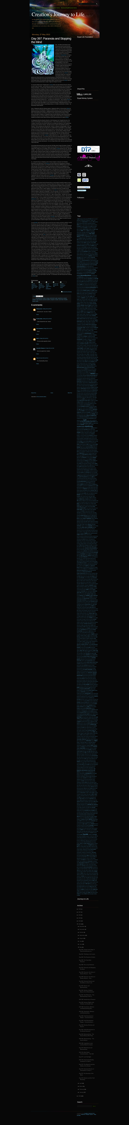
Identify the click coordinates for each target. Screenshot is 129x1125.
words (37, 301)
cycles (89, 357)
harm (86, 490)
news (96, 636)
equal (80, 421)
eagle (96, 397)
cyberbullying (79, 357)
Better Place (79, 278)
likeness (78, 567)
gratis (82, 482)
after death (87, 233)
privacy (82, 703)
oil (81, 645)
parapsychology (86, 656)
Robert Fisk (90, 752)
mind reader (94, 610)
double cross (83, 393)
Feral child (90, 447)
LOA (86, 573)
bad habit (90, 260)
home (89, 502)
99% (94, 221)
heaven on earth (83, 494)
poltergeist (81, 687)
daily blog (92, 357)
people (91, 663)
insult (96, 531)
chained (84, 302)
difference (92, 381)
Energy (65, 80)
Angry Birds (88, 242)
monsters (85, 620)
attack (85, 254)
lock (83, 574)
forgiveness (81, 453)
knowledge (82, 553)
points (82, 684)
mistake (79, 616)
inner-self (92, 530)
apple (92, 247)
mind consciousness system (84, 607)
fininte (93, 448)
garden (86, 466)
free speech (82, 456)
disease (92, 387)
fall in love (94, 441)
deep (85, 364)
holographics (94, 500)
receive (87, 734)
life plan (86, 564)
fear (97, 444)
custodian (82, 355)
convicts (78, 342)
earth (83, 399)
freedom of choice (85, 459)
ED (93, 406)
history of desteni (85, 499)
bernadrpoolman (85, 273)
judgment (88, 549)
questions (78, 727)
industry (86, 525)
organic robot (82, 650)
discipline (91, 385)
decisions (84, 363)
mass (82, 589)
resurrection (87, 748)
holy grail (82, 502)
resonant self (87, 746)
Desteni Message (83, 375)
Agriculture (92, 236)
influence (86, 527)
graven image (88, 482)
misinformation (92, 614)
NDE (85, 632)
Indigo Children (82, 524)
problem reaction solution (81, 705)
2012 (90, 218)
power (89, 693)
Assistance (90, 251)
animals (87, 244)
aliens (78, 239)
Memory (47, 163)
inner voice (82, 530)
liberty (88, 561)
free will (84, 457)
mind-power (84, 611)
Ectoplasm (91, 406)
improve (96, 521)
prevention (79, 699)
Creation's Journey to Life (58, 14)
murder (92, 625)
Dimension (87, 382)
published (81, 718)
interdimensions (91, 537)
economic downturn (80, 403)
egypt (82, 409)
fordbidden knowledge (85, 451)
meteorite (83, 604)
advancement (79, 232)
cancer (81, 296)
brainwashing (93, 287)
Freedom (57, 267)
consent (93, 333)
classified (91, 318)
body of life (90, 284)
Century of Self (87, 300)
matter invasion (84, 592)
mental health (79, 599)
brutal (91, 290)
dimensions (91, 382)
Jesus (80, 545)
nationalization (83, 629)
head (97, 491)
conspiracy (95, 334)
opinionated (93, 647)
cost (95, 345)
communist (91, 327)
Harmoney (89, 490)
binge (78, 281)
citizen (97, 317)
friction (92, 460)
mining (96, 613)
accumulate (80, 227)
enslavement (81, 416)
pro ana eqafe (91, 703)
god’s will (87, 478)
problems (87, 705)
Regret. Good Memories (92, 737)
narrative (95, 628)
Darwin (83, 360)
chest (78, 311)
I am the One (90, 512)
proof (81, 711)
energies (90, 413)
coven (92, 346)
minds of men (86, 613)
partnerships (79, 660)
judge (86, 549)
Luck (91, 579)
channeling (94, 303)
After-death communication (92, 235)
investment (84, 542)
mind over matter (95, 608)
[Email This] (36, 296)
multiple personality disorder (85, 625)
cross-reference (92, 351)
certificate (81, 302)
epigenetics (79, 420)
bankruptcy (79, 263)
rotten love (78, 755)
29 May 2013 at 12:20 (47, 328)
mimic (90, 605)
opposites (93, 648)
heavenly (88, 494)
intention (84, 534)
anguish (91, 242)
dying (78, 397)
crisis (94, 349)
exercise (89, 433)
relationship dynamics (89, 739)
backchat (84, 260)
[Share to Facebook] (41, 296)
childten (84, 314)
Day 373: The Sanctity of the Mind (55, 285)
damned (92, 358)
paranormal (95, 654)
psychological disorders (87, 715)
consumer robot (89, 337)
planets (78, 681)
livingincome (89, 571)
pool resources (86, 687)
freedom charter (79, 459)
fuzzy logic (83, 463)
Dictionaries (83, 381)
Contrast (82, 340)
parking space (82, 659)
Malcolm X (90, 582)
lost (83, 576)
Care (92, 297)
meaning (93, 592)
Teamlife (65, 299)
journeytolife (93, 548)
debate (83, 361)
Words (67, 117)
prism (84, 702)
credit (78, 349)
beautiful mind (90, 269)
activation (80, 229)
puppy (93, 718)
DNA (79, 391)
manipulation (91, 585)
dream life (78, 394)
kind (85, 552)
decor (87, 363)
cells (79, 300)
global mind (81, 476)
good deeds (81, 479)
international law (79, 539)
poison (85, 684)
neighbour (89, 635)
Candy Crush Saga (86, 296)
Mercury (81, 601)
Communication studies (81, 327)
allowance (91, 239)
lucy (93, 579)
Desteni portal (88, 375)
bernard (90, 273)
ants (79, 247)
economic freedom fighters (88, 403)
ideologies (78, 515)
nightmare (88, 638)
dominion (89, 391)
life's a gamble (79, 565)
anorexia (82, 245)
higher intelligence (89, 497)
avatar (82, 257)
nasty (80, 629)
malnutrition (79, 583)
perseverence (90, 666)
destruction (88, 378)
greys (90, 484)
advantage (83, 232)
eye (92, 438)
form (85, 453)
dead (95, 360)
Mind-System (89, 611)
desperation (88, 373)
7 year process (85, 221)
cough (97, 345)
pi (85, 678)
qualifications (92, 721)
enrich (78, 416)
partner (94, 659)
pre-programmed (82, 696)
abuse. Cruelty (82, 224)
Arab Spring (79, 248)
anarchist (85, 241)
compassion (96, 327)
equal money (92, 421)
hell (90, 494)
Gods (90, 478)
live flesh (78, 568)
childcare (81, 312)
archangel (83, 248)
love (93, 576)
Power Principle (84, 694)
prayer (97, 694)
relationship (84, 739)
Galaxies (93, 463)
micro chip (95, 604)
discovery (84, 387)
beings (93, 270)
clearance (81, 320)
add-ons (84, 230)
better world (83, 278)
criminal (91, 349)
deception (92, 361)
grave (84, 482)
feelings (78, 447)
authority (90, 255)
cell (77, 300)
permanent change (91, 665)
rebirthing (84, 734)
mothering (96, 622)
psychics (81, 715)
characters (79, 306)
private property (86, 703)
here (94, 494)
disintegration (88, 388)
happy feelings (82, 490)
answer (86, 245)
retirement (91, 748)
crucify (91, 352)
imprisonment (93, 521)
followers (95, 450)
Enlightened (88, 415)
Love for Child (86, 577)
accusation (89, 227)
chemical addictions (83, 309)
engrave (84, 415)
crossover (78, 352)
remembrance (82, 743)
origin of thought (79, 651)
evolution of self (83, 432)
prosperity (82, 712)
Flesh (55, 190)
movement (90, 623)
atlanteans (81, 254)
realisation (88, 731)
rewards (81, 751)
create (96, 346)
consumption (84, 339)
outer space (81, 653)
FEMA (81, 447)
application (95, 247)
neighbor (85, 635)
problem (95, 703)
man (82, 583)
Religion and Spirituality (88, 742)
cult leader (85, 354)
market (95, 586)
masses (84, 589)
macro (90, 580)
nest (91, 635)
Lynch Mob (80, 580)
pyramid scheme (84, 721)
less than (80, 561)
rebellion (78, 734)
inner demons (87, 528)
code (91, 320)
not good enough (88, 641)
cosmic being (89, 345)
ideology (82, 515)
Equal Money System (87, 423)
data (85, 360)
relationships (88, 740)
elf (92, 409)
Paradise (84, 654)
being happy (86, 270)
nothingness (94, 641)
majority (81, 582)
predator (92, 696)
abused (86, 224)
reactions (83, 730)
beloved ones (81, 272)
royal (81, 755)
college (87, 321)
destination (88, 376)
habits (92, 487)
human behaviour (89, 505)
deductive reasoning (80, 364)
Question (95, 725)
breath (84, 290)
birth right (85, 281)
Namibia (88, 628)
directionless (92, 384)
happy (94, 488)
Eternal (78, 429)
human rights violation (86, 509)
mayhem (90, 592)
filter (86, 448)
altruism (78, 241)
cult (82, 354)
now (96, 641)
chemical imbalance (90, 309)
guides (78, 487)
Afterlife (78, 236)
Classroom (94, 318)
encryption (88, 412)
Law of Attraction (84, 556)
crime (82, 349)
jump (96, 549)
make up (84, 582)
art (92, 248)
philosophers (90, 672)
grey (88, 484)
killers (83, 552)
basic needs (87, 266)
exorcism (84, 435)
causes (89, 299)
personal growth (79, 668)
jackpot (90, 543)
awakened (89, 257)
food (77, 451)
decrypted (90, 363)
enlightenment (93, 415)
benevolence (89, 272)
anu (83, 247)
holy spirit (85, 502)
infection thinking (95, 525)
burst (88, 293)
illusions (89, 516)
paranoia (40, 299)
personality (90, 669)
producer (94, 705)
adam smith (79, 230)
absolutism (89, 223)
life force (96, 562)
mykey (78, 628)
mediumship (95, 595)
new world (87, 636)
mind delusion (82, 608)
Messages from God (80, 602)
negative (93, 634)
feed (86, 445)
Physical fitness (85, 675)
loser (79, 576)
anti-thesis (89, 245)
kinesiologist (92, 552)
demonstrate (79, 370)
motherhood (92, 622)
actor (92, 229)
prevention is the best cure (93, 699)
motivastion (82, 623)
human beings (94, 505)
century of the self (94, 300)
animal (94, 242)
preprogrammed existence (84, 697)
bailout (95, 260)
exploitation (79, 436)
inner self (91, 528)
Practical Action (91, 694)
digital (78, 382)
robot (78, 754)
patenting (78, 662)
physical (94, 674)
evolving (90, 432)
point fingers (79, 684)
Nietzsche (84, 638)
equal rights (94, 423)
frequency (86, 460)
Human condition (84, 506)
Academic (95, 224)
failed (79, 441)
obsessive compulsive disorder (82, 644)
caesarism (88, 294)
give (89, 472)
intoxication (94, 540)
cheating (94, 308)
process (90, 705)
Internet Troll (88, 539)
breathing (88, 290)
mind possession (85, 610)
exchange (82, 433)
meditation (88, 595)
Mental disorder (86, 598)
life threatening (94, 564)
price (79, 700)
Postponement (79, 693)
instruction (89, 531)
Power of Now (93, 693)
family (82, 442)
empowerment (83, 412)
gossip (79, 481)
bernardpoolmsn (94, 275)
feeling (91, 445)
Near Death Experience (90, 632)
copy (87, 342)
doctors (81, 391)
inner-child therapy (87, 530)
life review (90, 564)
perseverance (85, 666)
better (96, 277)
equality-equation (87, 424)
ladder (86, 555)
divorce (96, 390)
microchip (78, 605)
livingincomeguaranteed (81, 573)
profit (88, 706)
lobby (96, 573)
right (87, 751)
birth (82, 281)
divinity (93, 390)
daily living (96, 357)
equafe (78, 421)
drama (89, 393)
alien (96, 238)
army (90, 248)
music (84, 626)
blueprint (78, 284)
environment (52, 298)
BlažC (37, 338)
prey (77, 700)
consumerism (79, 339)
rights (86, 752)
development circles (85, 379)
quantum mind (93, 724)
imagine (92, 518)
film (84, 448)
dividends (88, 390)
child (82, 311)
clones (89, 320)
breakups (81, 290)
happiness (85, 488)
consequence (79, 334)
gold (92, 478)
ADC (82, 230)
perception (95, 663)
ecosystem (87, 406)
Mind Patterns (79, 610)
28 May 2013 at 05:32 (47, 308)
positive (88, 688)
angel (94, 241)
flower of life (87, 450)
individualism (93, 524)
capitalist (86, 297)
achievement (94, 227)
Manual (78, 586)
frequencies (82, 460)
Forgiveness (33, 198)
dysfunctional (89, 397)
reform (78, 737)
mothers (78, 623)
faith (90, 441)
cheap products (90, 308)
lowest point (86, 579)
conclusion (85, 330)
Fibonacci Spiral (79, 448)
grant (94, 481)
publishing (85, 718)
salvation (88, 757)
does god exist (85, 391)
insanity (83, 531)
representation (79, 745)
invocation (78, 543)
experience (91, 435)
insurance (78, 533)
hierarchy (86, 496)
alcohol (89, 238)
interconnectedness (80, 536)
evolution (79, 432)
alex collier (93, 238)
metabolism (95, 602)
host (84, 503)
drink (90, 394)
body (81, 284)
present (90, 697)
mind (37, 299)
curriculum (78, 355)
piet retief (92, 678)
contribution (87, 340)
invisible (91, 542)
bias (89, 278)
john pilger (83, 546)
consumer (78, 337)
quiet (81, 727)
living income (95, 568)
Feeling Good (95, 445)
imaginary (84, 518)
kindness (87, 552)
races (86, 727)
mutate (87, 626)
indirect (86, 524)
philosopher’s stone (84, 672)
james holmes (94, 543)
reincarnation (79, 739)
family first (85, 442)
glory (89, 476)
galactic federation (88, 463)
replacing (93, 743)
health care (88, 493)
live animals (95, 567)
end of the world (93, 412)
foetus (91, 450)
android (91, 241)
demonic (93, 367)
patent (94, 660)
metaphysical (79, 604)
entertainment (86, 416)
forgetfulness (96, 451)
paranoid (45, 299)
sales (86, 757)
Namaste (83, 628)
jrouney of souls (79, 549)
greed (81, 484)
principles (78, 702)
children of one (93, 312)
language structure (94, 555)
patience (81, 662)
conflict (92, 330)
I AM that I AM (85, 512)
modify (87, 616)
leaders (91, 558)
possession (83, 691)
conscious (95, 331)
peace (94, 662)
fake (91, 441)
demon (83, 367)
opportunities (79, 648)
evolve (87, 432)
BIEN (95, 278)
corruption (84, 345)
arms (89, 248)
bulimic (81, 293)
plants (94, 681)
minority (83, 614)
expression (83, 436)
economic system (82, 404)
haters (81, 491)
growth (80, 485)
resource (91, 746)
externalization (92, 436)
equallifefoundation (81, 426)
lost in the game (87, 576)
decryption (93, 363)
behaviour (82, 270)
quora (83, 727)
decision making (79, 363)
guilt (80, 487)
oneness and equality (84, 647)
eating (78, 400)
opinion (89, 647)
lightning (89, 565)
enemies (81, 413)
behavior (78, 270)
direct (80, 384)
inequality (90, 525)
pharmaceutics (94, 671)
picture (87, 678)
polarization (91, 684)
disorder (92, 388)
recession (93, 734)
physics (83, 678)
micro (92, 604)
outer (78, 653)
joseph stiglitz (91, 546)
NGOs (81, 638)
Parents (66, 72)
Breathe (36, 222)
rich (83, 751)
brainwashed (87, 287)
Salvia (97, 757)
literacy (92, 567)
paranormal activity (80, 656)
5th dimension (83, 220)
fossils (90, 453)
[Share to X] (39, 296)
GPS (87, 481)
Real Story (84, 731)
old (82, 645)
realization (82, 733)
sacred (90, 755)
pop (91, 687)
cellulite (83, 300)
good (78, 479)
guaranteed (90, 485)
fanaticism (91, 442)
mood (88, 620)
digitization (81, 382)
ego (79, 409)
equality (82, 424)
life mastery (79, 564)
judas (83, 549)
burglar (85, 293)
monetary (81, 617)
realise (91, 731)
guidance (94, 485)
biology (80, 281)
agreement (83, 236)
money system (79, 619)
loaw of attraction (92, 573)
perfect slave (81, 665)
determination (93, 378)
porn (93, 687)
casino (78, 299)
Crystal (80, 354)
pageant (92, 653)
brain (80, 287)
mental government (93, 598)
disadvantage (87, 385)
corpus (95, 343)
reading (86, 730)
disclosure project (80, 387)
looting (90, 574)
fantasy (78, 444)
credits (80, 349)
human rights (79, 509)
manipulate (87, 585)
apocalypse (89, 247)
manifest (78, 585)
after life (86, 235)
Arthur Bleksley (95, 248)
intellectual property (94, 533)
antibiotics (93, 245)
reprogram (88, 745)
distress (82, 390)
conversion (94, 340)
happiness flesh (90, 488)
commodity (83, 324)
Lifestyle (83, 565)
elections (86, 409)
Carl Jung (95, 297)
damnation (89, 358)
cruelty (93, 352)
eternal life (85, 429)
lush (94, 579)
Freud (90, 460)
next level (78, 638)
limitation (81, 567)
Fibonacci (95, 447)
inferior (78, 527)
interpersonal (92, 539)
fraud (96, 453)
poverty (86, 693)
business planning (83, 294)
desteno (85, 376)
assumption (94, 251)
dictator (96, 379)
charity (89, 306)
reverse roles (85, 749)
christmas (78, 317)
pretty (93, 697)
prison (86, 702)
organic (78, 650)
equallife (92, 424)
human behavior (82, 505)
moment (90, 616)
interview (87, 540)
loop (88, 574)
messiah (85, 602)
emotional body (87, 410)
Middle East (87, 605)
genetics (87, 470)
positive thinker (85, 690)
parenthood (89, 657)
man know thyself (91, 583)
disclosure (95, 385)
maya (88, 592)
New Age (78, 636)
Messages (96, 601)
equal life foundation (86, 421)
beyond (87, 278)
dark (94, 358)
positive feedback (80, 690)
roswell (86, 754)
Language (89, 555)
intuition (78, 542)
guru (83, 487)
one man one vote (94, 645)
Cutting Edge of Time (93, 355)
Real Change (92, 730)
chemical (78, 309)
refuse (80, 737)
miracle (86, 614)
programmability (82, 708)
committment (79, 324)
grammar (91, 481)
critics (87, 351)
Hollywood (80, 500)
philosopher (79, 672)
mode (85, 616)
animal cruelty (79, 244)
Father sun (91, 444)
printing (81, 702)
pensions (88, 663)
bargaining (92, 263)
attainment (88, 254)
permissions (79, 666)
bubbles (96, 290)
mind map (90, 608)
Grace (89, 481)
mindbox (78, 613)
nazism (83, 632)
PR (87, 694)
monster (81, 620)
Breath (68, 108)
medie (84, 595)
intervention (84, 540)
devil (89, 379)
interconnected (89, 534)
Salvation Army (93, 757)
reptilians (92, 745)
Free (44, 234)
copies (85, 342)
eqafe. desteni (89, 420)
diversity (84, 390)
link (90, 567)
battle (96, 267)
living (84, 568)
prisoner (95, 702)
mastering (90, 589)
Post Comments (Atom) (41, 396)
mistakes (82, 616)
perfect (78, 665)
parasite (91, 656)
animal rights (84, 244)
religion (95, 740)
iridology (82, 543)
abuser (89, 224)
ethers (92, 429)
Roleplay (82, 754)
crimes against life (87, 349)
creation (81, 348)
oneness (78, 647)
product (78, 706)
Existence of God (80, 435)
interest (95, 537)
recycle (82, 736)
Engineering (81, 415)
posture (83, 693)
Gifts (87, 472)
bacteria (87, 260)
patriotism (85, 662)
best (77, 277)
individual (89, 524)
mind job (86, 608)
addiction (88, 230)
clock (86, 320)
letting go (84, 561)
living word (81, 571)
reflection (96, 736)
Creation (46, 135)
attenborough (92, 254)
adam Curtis (95, 229)
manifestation (82, 585)
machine (84, 580)
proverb (78, 714)
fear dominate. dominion (81, 445)
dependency (86, 370)
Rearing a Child (92, 733)
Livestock (81, 568)
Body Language (85, 284)
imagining (96, 518)
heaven (78, 494)
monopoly (94, 619)
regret (86, 737)
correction (81, 345)
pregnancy (96, 696)
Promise (96, 709)
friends (94, 460)
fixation (96, 448)
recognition (79, 736)
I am (81, 512)
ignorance (85, 515)
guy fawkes (88, 487)
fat (85, 444)
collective (83, 321)
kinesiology (96, 552)
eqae (82, 420)
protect (85, 712)
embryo (78, 410)
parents (78, 659)
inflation (83, 527)
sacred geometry (95, 755)
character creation (94, 305)
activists (90, 229)
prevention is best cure (85, 699)
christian (90, 315)
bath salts (87, 267)
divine (91, 390)
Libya (90, 561)
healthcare (92, 493)
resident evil (79, 746)
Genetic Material (84, 469)
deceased (88, 361)
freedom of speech (92, 459)
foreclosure (91, 451)
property (92, 711)
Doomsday (78, 393)
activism (84, 229)
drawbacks (92, 393)
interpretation (79, 540)
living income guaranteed (81, 570)
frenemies (78, 460)
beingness (90, 270)
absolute (85, 223)
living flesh (91, 568)
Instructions (93, 531)
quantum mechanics (86, 724)
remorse (86, 743)
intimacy (90, 540)
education (91, 407)
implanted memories (80, 521)
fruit (96, 460)
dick (94, 379)
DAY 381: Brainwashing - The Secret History (63, 285)
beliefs (78, 272)
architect (86, 248)
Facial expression (86, 439)
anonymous (79, 245)
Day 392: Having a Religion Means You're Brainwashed (48, 286)
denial (82, 370)
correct (78, 345)
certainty (78, 302)
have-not (88, 491)
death (97, 360)
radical (88, 727)
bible (91, 278)
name (86, 628)
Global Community (86, 475)
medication (81, 595)
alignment (80, 239)
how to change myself (92, 503)
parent (94, 656)
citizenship (87, 318)
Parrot (86, 659)
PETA (82, 671)
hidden (81, 496)
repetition (90, 743)
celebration (96, 299)
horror (80, 503)
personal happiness (86, 668)
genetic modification (90, 469)
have (83, 491)
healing (82, 493)
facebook (81, 439)
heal (77, 493)
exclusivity (86, 433)
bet (94, 277)
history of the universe (92, 499)
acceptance (79, 226)
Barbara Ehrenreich (86, 263)
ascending (81, 251)
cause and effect (85, 299)
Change (58, 148)
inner (84, 528)
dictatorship (79, 381)
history (80, 499)
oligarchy (85, 645)
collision (89, 321)
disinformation (83, 388)
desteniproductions (80, 376)
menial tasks (79, 598)
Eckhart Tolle (87, 400)
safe (77, 757)
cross (89, 351)
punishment (89, 718)
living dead (87, 568)
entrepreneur (79, 418)
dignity (84, 382)
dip (94, 382)
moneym (87, 619)
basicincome (91, 266)
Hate (95, 490)
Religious (94, 742)
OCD (78, 645)
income (78, 524)
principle (90, 700)
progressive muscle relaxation (86, 709)
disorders (95, 388)
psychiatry (84, 714)
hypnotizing (79, 512)
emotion (83, 410)
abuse (78, 224)
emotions (92, 410)
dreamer (81, 394)
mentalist (78, 601)
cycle (87, 357)
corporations (86, 343)
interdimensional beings (88, 536)
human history (90, 506)
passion (83, 660)
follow (93, 450)
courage (82, 346)
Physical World (79, 678)
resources (95, 746)
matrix (78, 592)
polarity (87, 684)
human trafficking (93, 509)
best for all (81, 277)
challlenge (94, 302)
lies (78, 562)
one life (89, 645)
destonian (80, 378)
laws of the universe (82, 558)
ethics (94, 429)
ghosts (80, 472)
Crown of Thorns (83, 352)
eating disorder (82, 400)
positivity (95, 690)
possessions (88, 691)
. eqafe (78, 218)
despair (81, 373)
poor (90, 687)
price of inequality (83, 700)
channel (91, 303)
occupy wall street (94, 644)
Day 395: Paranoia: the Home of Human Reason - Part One (34, 286)
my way (96, 626)
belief (96, 270)
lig (85, 565)
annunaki (96, 244)
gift (81, 472)
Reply (37, 314)
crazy (94, 346)
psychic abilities (92, 714)
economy (83, 406)
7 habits (91, 220)
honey (94, 502)
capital (91, 296)
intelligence (79, 534)
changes (87, 303)
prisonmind (79, 703)
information (90, 527)
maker (87, 582)
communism (87, 327)
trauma (33, 301)
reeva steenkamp (91, 736)
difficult (95, 381)
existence (93, 433)
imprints (89, 521)
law (80, 556)
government (83, 481)
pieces (89, 678)
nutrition (85, 642)
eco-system (96, 400)
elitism (96, 409)
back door (80, 260)
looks (85, 574)
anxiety (85, 247)
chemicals (95, 309)
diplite (78, 384)
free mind (93, 454)
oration (96, 648)
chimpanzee (88, 314)
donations (93, 391)
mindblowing (93, 611)
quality (96, 721)
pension (85, 663)
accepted (83, 226)
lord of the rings (94, 574)
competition (79, 329)
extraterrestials (86, 438)
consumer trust (94, 337)
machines (87, 580)
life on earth (83, 564)
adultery (93, 230)
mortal (81, 622)
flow (82, 450)
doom (96, 391)
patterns (48, 299)
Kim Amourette (39, 328)
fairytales (87, 441)
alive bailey (85, 239)
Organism (86, 650)
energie (87, 413)
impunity (85, 522)
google (93, 479)
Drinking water (94, 394)
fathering (94, 444)
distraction (78, 390)
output (84, 653)
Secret (34, 275)
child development (90, 311)
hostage (86, 503)
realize (85, 733)
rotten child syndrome (93, 754)
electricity (90, 409)
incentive (96, 522)
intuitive (81, 542)
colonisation (93, 321)
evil (97, 430)
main (79, 582)
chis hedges (92, 314)
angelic (82, 242)
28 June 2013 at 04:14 (43, 358)
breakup (78, 290)
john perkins (79, 546)
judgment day (92, 549)
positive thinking (91, 690)
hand (82, 488)
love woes (91, 577)
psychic (88, 714)
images (81, 518)
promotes (78, 711)
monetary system (86, 617)
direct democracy (84, 384)
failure (81, 441)
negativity (82, 635)
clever (85, 320)
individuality (79, 525)
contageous (89, 339)
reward (78, 751)
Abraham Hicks (81, 223)
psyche (81, 714)
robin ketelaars (95, 752)
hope (78, 503)
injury (82, 528)
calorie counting (92, 294)
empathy (95, 410)
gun (81, 487)
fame (80, 442)
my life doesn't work (91, 626)
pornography (81, 688)
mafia (92, 580)
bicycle (93, 278)
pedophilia (82, 663)
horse (82, 503)
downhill (86, 393)
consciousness (87, 333)
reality (93, 731)
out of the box (92, 651)
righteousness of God (80, 752)
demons (86, 369)
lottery (91, 576)
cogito (93, 320)
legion (78, 561)
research (95, 745)
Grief (92, 484)
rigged (85, 751)
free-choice (88, 457)
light (87, 565)
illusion (85, 516)
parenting (94, 657)
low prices (82, 579)
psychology (79, 717)
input (78, 531)
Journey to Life (88, 548)
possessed (79, 691)
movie (93, 623)
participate (91, 659)
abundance (93, 223)
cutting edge (87, 355)
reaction (56, 299)
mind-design (80, 611)
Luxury (97, 579)
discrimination (88, 387)
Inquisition (80, 531)
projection (93, 709)
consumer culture (84, 337)
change (78, 303)
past (88, 660)
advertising (93, 232)
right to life (90, 751)
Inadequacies (92, 522)
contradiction (79, 340)
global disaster (92, 475)
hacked (94, 487)
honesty (91, 502)
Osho (89, 651)
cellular (81, 300)
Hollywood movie (85, 500)
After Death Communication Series (51, 7)
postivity (91, 691)
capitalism (83, 297)
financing (90, 448)
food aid (80, 451)
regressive (83, 737)
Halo (80, 488)
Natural (87, 629)
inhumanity (79, 528)
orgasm (94, 650)
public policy (94, 717)
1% (88, 218)
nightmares (92, 638)
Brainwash (83, 287)
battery (93, 267)
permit (82, 666)
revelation (95, 748)
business (90, 293)
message (92, 601)
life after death (83, 562)
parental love (85, 657)
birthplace (88, 281)
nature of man (79, 632)
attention (96, 254)
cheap (86, 308)
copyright (90, 342)
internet (84, 539)
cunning (90, 354)
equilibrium (92, 427)
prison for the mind (91, 702)
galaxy (96, 463)
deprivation (94, 370)
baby (82, 258)
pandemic (78, 654)
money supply (95, 617)
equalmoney (60, 298)
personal (94, 666)
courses (89, 346)
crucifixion (88, 352)
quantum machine (80, 724)
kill (81, 552)
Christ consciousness (80, 315)
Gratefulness (79, 482)
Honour (96, 502)
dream (96, 393)
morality (90, 620)
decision (95, 361)
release (92, 740)
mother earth (87, 622)
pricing (88, 700)
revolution (90, 749)
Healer (80, 493)
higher (91, 496)
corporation (82, 343)
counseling (79, 346)
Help (92, 494)
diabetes (92, 379)
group (94, 484)
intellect (89, 533)
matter (80, 592)
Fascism (83, 444)
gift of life (84, 472)
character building (88, 305)
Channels (78, 305)
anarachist (81, 241)
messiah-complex (90, 602)
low (79, 579)
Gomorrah (94, 478)
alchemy (86, 238)
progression (79, 709)
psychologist (93, 715)
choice (96, 314)
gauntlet (93, 466)
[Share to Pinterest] (42, 296)
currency (95, 354)
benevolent (94, 272)
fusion (78, 463)
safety (80, 757)
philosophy (95, 672)
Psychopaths (84, 717)
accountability (90, 226)
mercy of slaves (85, 601)
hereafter (78, 496)
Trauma (51, 84)
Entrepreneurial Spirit (85, 418)
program (78, 708)
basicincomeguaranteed (81, 267)
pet (80, 671)
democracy (79, 367)
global (82, 475)
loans (88, 573)
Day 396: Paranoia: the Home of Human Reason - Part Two (42, 286)
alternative (95, 239)
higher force (84, 497)
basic (95, 263)
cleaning (78, 320)
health (85, 493)
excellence (78, 433)
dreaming (85, 394)
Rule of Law (85, 755)
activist (87, 229)
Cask (37, 358)
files (83, 448)
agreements (88, 236)
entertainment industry (93, 416)
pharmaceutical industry (87, 671)
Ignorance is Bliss (91, 515)
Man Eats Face (85, 583)
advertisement (88, 232)
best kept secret (90, 277)
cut (84, 355)
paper (81, 654)
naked (80, 628)
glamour (79, 475)
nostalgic (83, 641)
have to (85, 491)
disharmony (79, 388)
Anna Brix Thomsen (40, 348)
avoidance (85, 257)
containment (93, 339)
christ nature (86, 315)
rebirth (81, 734)
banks (82, 263)
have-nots (91, 491)
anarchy (88, 241)
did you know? (87, 381)
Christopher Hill (82, 317)
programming (88, 708)
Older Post (70, 392)
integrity (85, 533)
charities (86, 306)
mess (89, 601)
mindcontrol (82, 613)
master (87, 589)
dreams (88, 394)
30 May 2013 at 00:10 (43, 338)
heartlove (95, 493)
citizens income (82, 318)
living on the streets (89, 570)
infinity (80, 527)
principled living (95, 700)
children (88, 312)
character (82, 305)
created (78, 348)
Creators (95, 348)
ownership (87, 653)
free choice (80, 454)
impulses (82, 522)
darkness (80, 360)
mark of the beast (91, 586)
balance (81, 261)
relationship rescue (82, 740)
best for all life (85, 277)
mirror (88, 614)
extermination (87, 436)
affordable (83, 233)
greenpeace (85, 484)
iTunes (88, 543)
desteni (44, 298)
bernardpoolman (39, 298)
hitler (78, 500)
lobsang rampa (79, 574)
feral (87, 447)
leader (89, 558)
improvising (79, 522)
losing (81, 576)
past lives (91, 660)
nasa (78, 629)
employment (79, 412)
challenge (90, 302)
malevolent (94, 582)
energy (47, 298)
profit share (91, 706)
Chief (80, 311)
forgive (78, 453)
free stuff (89, 456)
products (85, 706)
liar (86, 561)
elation (84, 409)
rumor (88, 755)
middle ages (83, 605)
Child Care (85, 311)
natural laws (91, 629)
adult (91, 230)
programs (53, 299)
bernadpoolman (79, 273)
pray (94, 694)
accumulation (85, 227)
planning (89, 681)
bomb (93, 284)
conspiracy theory (80, 336)
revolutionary (94, 749)
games (80, 466)
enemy (84, 413)
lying (77, 580)
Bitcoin (91, 281)
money (90, 617)
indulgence (83, 525)
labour (82, 555)
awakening (93, 257)
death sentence (79, 361)
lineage (84, 567)
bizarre (94, 281)
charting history (82, 308)
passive (86, 660)
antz (81, 247)
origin (97, 650)
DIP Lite (96, 382)
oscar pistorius (85, 651)
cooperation (82, 342)
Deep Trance (88, 364)
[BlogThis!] (38, 296)
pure (95, 718)
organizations (90, 650)
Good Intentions (86, 479)
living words (85, 571)
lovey (78, 579)
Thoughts (52, 175)
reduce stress (85, 736)
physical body (79, 675)
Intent (82, 534)
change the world (83, 303)
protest (96, 712)
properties (88, 711)
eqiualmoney (94, 420)
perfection (86, 665)
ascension (86, 251)
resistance (83, 746)
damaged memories (83, 358)
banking (96, 261)
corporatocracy (91, 343)
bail (93, 260)
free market (89, 454)
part (88, 659)
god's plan (84, 478)
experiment (95, 435)
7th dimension (90, 221)
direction (88, 384)
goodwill (90, 479)
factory (97, 439)
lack (84, 555)
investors (88, 542)
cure (93, 354)
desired (78, 373)
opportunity (83, 648)
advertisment (79, 233)
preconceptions (88, 696)
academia (92, 224)
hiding (84, 496)
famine (88, 442)
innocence (96, 530)
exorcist (87, 435)
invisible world (95, 542)
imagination (88, 518)
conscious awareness (80, 333)
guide (97, 485)
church (92, 317)
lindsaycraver (39, 308)
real (88, 730)
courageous (86, 346)
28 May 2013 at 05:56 (47, 318)
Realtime (88, 733)
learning (81, 559)
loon (86, 574)
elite (94, 409)
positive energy (92, 688)
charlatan (92, 306)
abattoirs (96, 221)
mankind (95, 585)
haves (95, 491)
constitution (85, 336)
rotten (88, 754)
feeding (88, 445)
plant (92, 681)
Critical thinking (83, 351)
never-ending (94, 635)
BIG (97, 278)
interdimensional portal (84, 537)
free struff (86, 456)
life (80, 562)
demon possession (88, 367)
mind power (90, 610)
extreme (90, 438)
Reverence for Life (80, 749)
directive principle (82, 385)
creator (88, 348)
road (87, 752)
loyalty (89, 579)
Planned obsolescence (83, 681)
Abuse (68, 99)
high (89, 496)
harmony (92, 490)
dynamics (80, 397)
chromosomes (88, 317)
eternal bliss (82, 429)
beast (84, 269)
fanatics (95, 442)
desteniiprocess (94, 375)
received (90, 734)
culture (88, 354)
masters (93, 589)
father (88, 444)
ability (78, 223)
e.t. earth (92, 397)
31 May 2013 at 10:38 (49, 348)
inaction (88, 522)
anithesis (93, 244)
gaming (83, 466)
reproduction (84, 745)
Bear (82, 269)
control (90, 340)
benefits (85, 272)
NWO (88, 642)
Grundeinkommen (85, 485)
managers (96, 583)
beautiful (86, 269)
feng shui (84, 447)
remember (78, 743)
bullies (83, 293)
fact (94, 439)
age (80, 236)
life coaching (88, 562)
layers (87, 558)
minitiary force (79, 614)
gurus (85, 487)
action (78, 229)
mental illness (84, 599)
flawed (78, 450)
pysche (88, 721)
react (78, 730)
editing (95, 406)
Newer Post (33, 392)
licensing (92, 561)
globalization (85, 476)
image (92, 516)
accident (86, 226)
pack (90, 653)
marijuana (85, 586)
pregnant (78, 697)
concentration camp (80, 330)
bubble (93, 290)
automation (79, 257)
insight (86, 531)
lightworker (93, 565)
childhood (85, 312)
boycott (78, 287)
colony (96, 321)
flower (84, 450)
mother (84, 622)
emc (80, 410)
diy (77, 391)
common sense (88, 324)
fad (77, 441)
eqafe (56, 298)
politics (78, 687)
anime (90, 244)
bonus (95, 284)
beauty (94, 269)
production (82, 706)
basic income (84, 264)
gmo (90, 476)
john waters (87, 546)
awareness (79, 258)
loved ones (95, 577)
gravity (92, 482)
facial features (91, 439)
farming (81, 444)
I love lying (94, 512)
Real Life (80, 731)
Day (91, 360)
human (78, 505)
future (80, 463)
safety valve (83, 757)
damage (78, 358)
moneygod (84, 619)
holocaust (90, 500)
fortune (87, 453)
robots (80, 754)
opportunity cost (88, 648)
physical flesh (90, 675)
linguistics (87, 567)
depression (90, 370)
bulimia (78, 293)
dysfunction (84, 397)
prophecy (95, 711)
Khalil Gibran (79, 552)
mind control (91, 607)
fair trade (84, 441)
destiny (92, 376)
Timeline (38, 7)
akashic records (82, 238)
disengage (96, 387)
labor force (78, 555)
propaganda (84, 711)
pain (95, 653)
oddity (80, 645)
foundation (93, 453)
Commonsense (94, 324)
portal (85, 688)
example (65, 298)
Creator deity (91, 348)
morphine (78, 622)
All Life (88, 239)
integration (82, 533)
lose (77, 576)
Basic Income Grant (91, 264)
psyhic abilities (88, 717)
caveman (92, 299)
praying (78, 696)
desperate (84, 373)
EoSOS (95, 418)
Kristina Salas (39, 318)
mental (82, 598)
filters (88, 448)
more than (93, 620)
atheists (78, 254)
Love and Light (81, 577)
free (77, 454)
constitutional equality (91, 336)
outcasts (96, 651)
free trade (80, 457)
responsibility (82, 748)
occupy (89, 644)
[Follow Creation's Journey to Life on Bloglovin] (84, 188)
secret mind (61, 299)
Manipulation (63, 55)
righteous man (94, 751)
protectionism (92, 712)
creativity (84, 348)
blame (97, 281)
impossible (85, 521)
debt (86, 361)
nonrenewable (79, 641)
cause (80, 299)
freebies (91, 457)
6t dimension (88, 220)
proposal (78, 712)
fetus (93, 447)
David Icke (88, 360)
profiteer (94, 706)
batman (90, 267)
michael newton (88, 604)
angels (85, 242)
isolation (34, 299)
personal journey (80, 669)
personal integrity (92, 668)
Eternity (89, 429)
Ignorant (95, 515)
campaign (78, 296)
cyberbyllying (84, 357)
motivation (86, 623)
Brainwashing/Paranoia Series (69, 7)
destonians (84, 378)
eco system (92, 400)
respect (78, 748)
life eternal (92, 562)
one (87, 645)
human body (79, 506)
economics (88, 404)
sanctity (78, 758)
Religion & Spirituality (80, 742)
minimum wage (91, 613)
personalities (85, 669)
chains (87, 302)
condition (89, 330)
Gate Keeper (89, 466)
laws (77, 558)
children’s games (80, 314)
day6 (93, 360)
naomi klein (92, 628)
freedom (94, 457)
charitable (82, 306)
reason (96, 733)
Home (33, 7)
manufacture (82, 586)
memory (90, 596)
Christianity (94, 315)
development (79, 379)
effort (78, 409)
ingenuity (94, 527)
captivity (90, 297)
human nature (83, 508)
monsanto (78, 620)
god (92, 476)
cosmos (92, 345)
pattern (88, 662)
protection (88, 712)
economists (79, 406)
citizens (78, 318)
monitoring (91, 619)
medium (91, 595)
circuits (94, 317)
